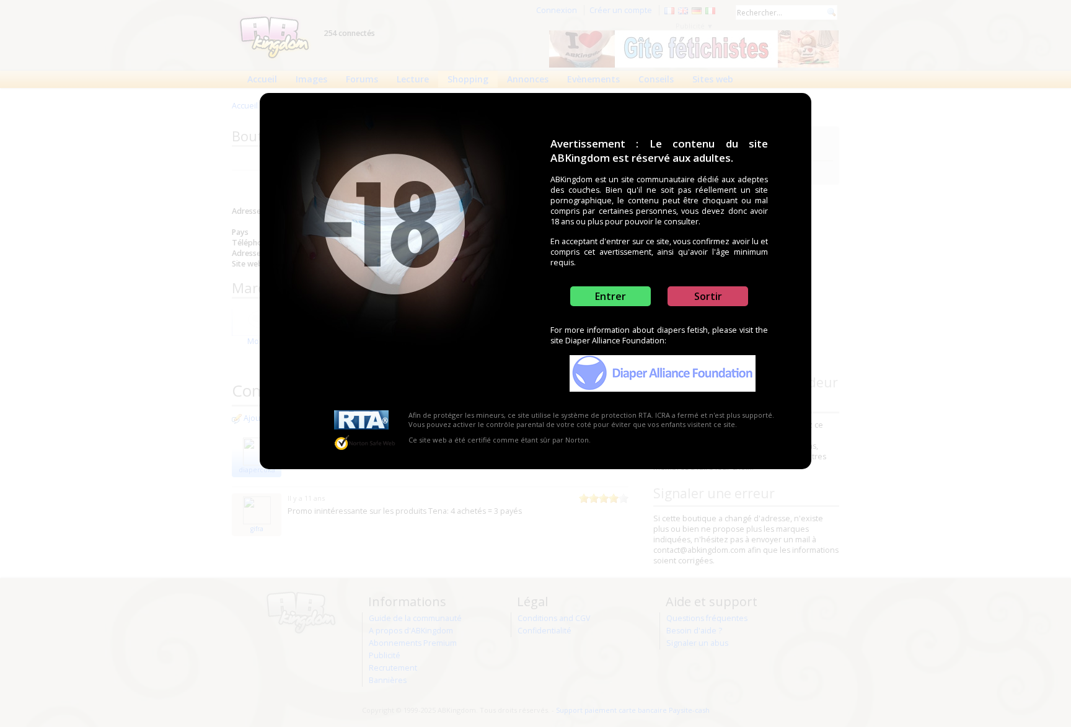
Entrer (610, 296)
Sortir (708, 296)
